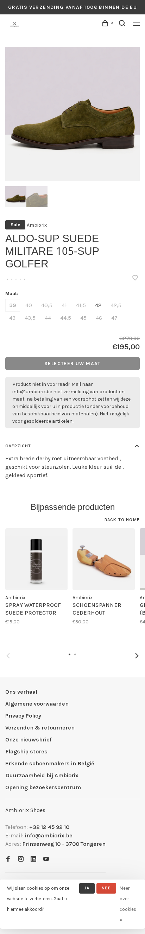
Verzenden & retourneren (40, 727)
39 (12, 305)
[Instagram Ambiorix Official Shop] (21, 859)
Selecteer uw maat (72, 364)
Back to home (122, 519)
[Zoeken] (123, 24)
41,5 (81, 305)
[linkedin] (33, 859)
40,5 (46, 305)
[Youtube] (46, 859)
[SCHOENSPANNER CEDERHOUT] (103, 559)
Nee (106, 888)
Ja (86, 888)
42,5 (116, 305)
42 (98, 305)
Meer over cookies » (128, 904)
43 (12, 317)
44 (48, 317)
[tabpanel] (72, 114)
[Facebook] (8, 859)
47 (114, 317)
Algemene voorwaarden (37, 703)
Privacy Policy (23, 715)
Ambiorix (37, 225)
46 (99, 317)
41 (64, 305)
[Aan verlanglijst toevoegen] (135, 278)
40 (28, 305)
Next (136, 655)
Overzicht (18, 445)
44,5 (65, 317)
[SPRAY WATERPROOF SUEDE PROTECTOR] (36, 559)
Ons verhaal (21, 691)
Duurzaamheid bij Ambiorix (41, 775)
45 (83, 317)
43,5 (30, 317)
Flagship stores (26, 751)
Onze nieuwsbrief (28, 739)
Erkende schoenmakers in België (49, 763)
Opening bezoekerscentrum (43, 787)
